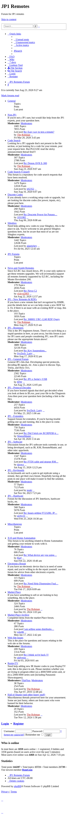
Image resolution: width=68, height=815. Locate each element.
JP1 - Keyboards (16, 470)
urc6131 (21, 515)
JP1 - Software (15, 441)
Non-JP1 (12, 114)
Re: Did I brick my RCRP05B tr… (41, 433)
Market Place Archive (18, 615)
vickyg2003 (23, 293)
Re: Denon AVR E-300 (35, 163)
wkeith (20, 632)
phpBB (17, 786)
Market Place (14, 592)
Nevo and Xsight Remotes (21, 268)
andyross (21, 657)
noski (29, 490)
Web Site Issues (15, 637)
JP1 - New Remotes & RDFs (22, 299)
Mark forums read (10, 95)
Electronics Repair (17, 563)
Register (18, 723)
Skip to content (8, 19)
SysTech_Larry (24, 353)
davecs (20, 464)
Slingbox (12, 223)
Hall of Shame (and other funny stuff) (26, 694)
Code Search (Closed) (19, 171)
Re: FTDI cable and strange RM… (41, 461)
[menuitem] (21, 39)
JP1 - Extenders (15, 416)
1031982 (21, 217)
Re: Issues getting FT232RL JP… (40, 513)
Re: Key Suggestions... (35, 350)
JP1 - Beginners (15, 327)
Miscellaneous (15, 524)
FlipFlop (26, 680)
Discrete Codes (15, 194)
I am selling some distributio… (39, 629)
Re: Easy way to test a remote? (39, 132)
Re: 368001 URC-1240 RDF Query (42, 319)
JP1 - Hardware (15, 496)
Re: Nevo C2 (30, 290)
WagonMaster (24, 436)
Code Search (14, 140)
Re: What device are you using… (40, 555)
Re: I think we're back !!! (36, 654)
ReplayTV (13, 663)
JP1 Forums (13, 254)
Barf (19, 558)
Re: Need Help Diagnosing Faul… (41, 583)
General (11, 101)
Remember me (33, 734)
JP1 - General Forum (18, 359)
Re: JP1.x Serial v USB (35, 379)
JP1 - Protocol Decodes (19, 387)
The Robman (23, 134)
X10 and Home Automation (21, 538)
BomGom (27, 769)
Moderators (26, 123)
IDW (19, 382)
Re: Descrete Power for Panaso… (40, 214)
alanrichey (32, 245)
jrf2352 (30, 189)
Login (5, 723)
